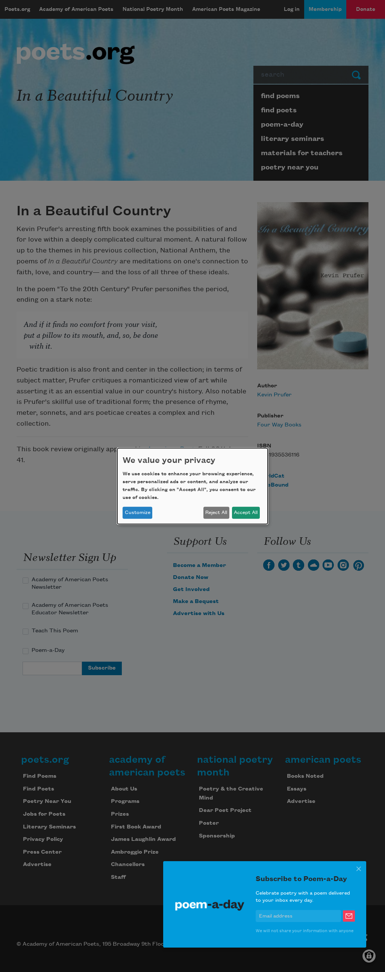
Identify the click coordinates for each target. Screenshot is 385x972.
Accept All (246, 512)
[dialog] (192, 486)
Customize (137, 512)
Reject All (216, 512)
